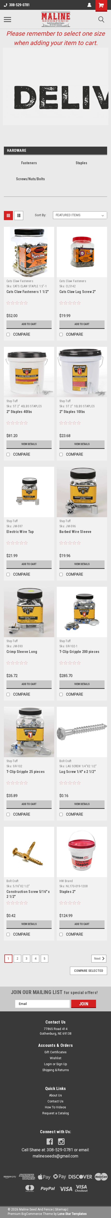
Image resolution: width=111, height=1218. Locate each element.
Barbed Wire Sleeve (75, 532)
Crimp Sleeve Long (21, 652)
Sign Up (61, 1064)
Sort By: (40, 215)
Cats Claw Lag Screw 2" (77, 292)
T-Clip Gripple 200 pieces (79, 652)
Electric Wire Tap (20, 532)
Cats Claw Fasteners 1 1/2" (27, 292)
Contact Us (55, 1101)
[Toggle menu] (7, 19)
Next (97, 958)
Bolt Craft (65, 761)
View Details (29, 444)
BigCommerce (31, 1214)
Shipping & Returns (55, 1070)
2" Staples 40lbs (19, 412)
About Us (55, 1095)
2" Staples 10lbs (72, 412)
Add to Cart (29, 324)
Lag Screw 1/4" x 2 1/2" (77, 772)
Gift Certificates (55, 1052)
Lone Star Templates (72, 1214)
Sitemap (61, 1209)
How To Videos (55, 1107)
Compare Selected (88, 971)
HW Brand (66, 881)
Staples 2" (67, 892)
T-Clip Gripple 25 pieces (25, 772)
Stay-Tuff (12, 401)
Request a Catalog (55, 1113)
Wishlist (55, 1058)
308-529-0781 (19, 5)
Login (48, 1064)
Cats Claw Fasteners (19, 281)
